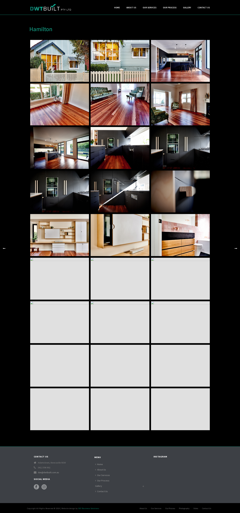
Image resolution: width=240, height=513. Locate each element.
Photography (184, 508)
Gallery (187, 7)
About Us (131, 7)
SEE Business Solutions (88, 508)
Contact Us (204, 7)
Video (195, 508)
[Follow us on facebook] (36, 487)
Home (117, 7)
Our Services (149, 7)
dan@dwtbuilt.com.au (48, 472)
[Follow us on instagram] (44, 487)
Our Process (169, 7)
